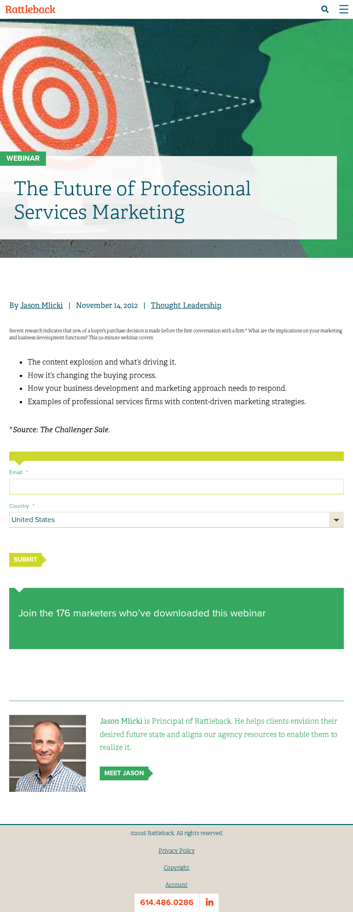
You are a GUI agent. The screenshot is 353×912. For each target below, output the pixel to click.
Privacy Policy (177, 850)
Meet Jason (124, 773)
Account (176, 885)
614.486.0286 (167, 902)
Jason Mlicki (41, 305)
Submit (25, 559)
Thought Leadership (186, 305)
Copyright (176, 867)
